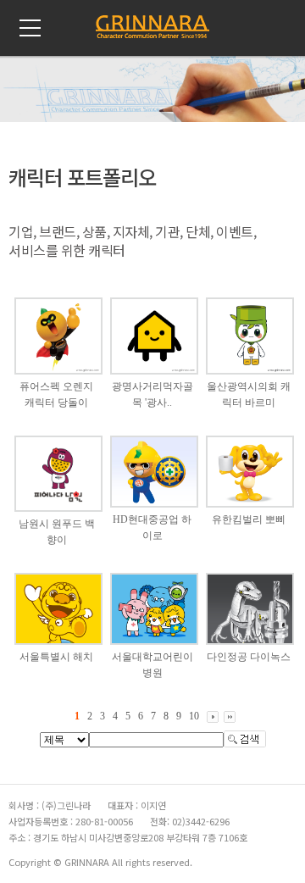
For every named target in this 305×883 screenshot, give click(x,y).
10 (194, 716)
